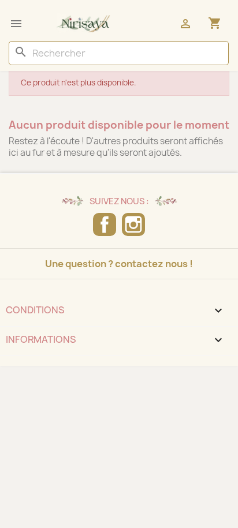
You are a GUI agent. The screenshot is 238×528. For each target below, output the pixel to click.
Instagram (133, 224)
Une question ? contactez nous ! (119, 263)
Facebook (104, 224)
